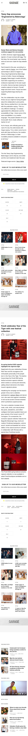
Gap (21, 57)
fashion (17, 189)
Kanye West (21, 55)
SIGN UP (14, 179)
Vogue (13, 69)
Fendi (3, 369)
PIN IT (15, 444)
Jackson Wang (14, 395)
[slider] (7, 694)
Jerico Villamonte (11, 19)
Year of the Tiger (15, 507)
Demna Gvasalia (10, 189)
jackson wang (19, 506)
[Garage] (14, 3)
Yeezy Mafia (20, 161)
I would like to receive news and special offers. (15, 183)
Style (2, 11)
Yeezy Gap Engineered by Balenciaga (15, 191)
